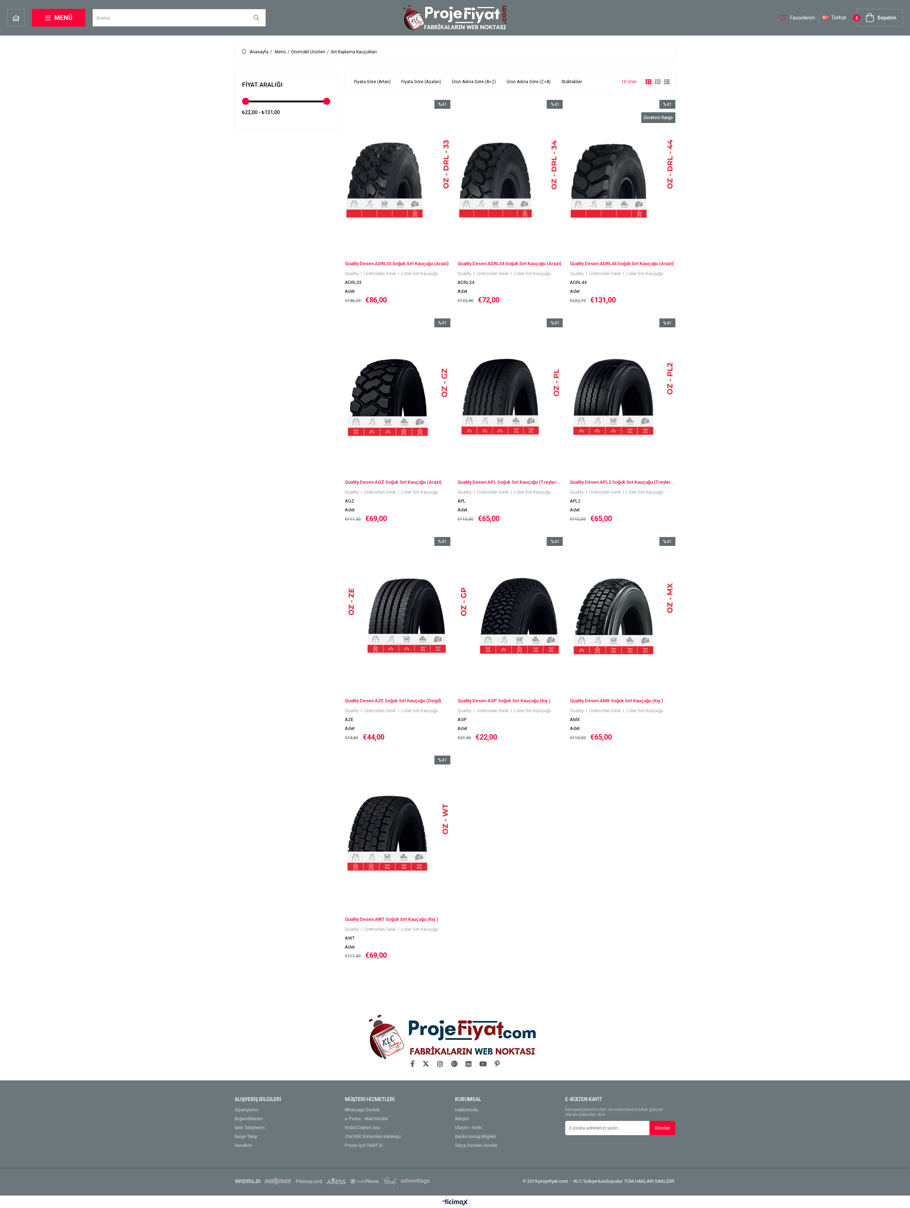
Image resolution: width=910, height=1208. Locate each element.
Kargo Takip (246, 1136)
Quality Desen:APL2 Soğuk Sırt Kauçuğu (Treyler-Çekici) (622, 482)
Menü (63, 17)
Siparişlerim (246, 1110)
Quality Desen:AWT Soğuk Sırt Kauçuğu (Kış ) (391, 919)
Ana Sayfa (16, 18)
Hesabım (243, 1145)
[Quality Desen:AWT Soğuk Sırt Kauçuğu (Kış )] (397, 835)
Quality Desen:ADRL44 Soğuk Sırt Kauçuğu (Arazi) (622, 263)
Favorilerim (802, 18)
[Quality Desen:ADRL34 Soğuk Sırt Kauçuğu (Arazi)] (510, 179)
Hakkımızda (466, 1110)
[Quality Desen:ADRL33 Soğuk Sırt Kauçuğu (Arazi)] (397, 179)
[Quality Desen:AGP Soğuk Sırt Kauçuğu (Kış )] (510, 616)
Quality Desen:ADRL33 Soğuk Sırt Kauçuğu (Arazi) (397, 263)
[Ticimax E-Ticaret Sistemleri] (455, 1202)
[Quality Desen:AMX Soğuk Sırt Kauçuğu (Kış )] (622, 616)
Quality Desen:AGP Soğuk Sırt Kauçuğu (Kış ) (503, 700)
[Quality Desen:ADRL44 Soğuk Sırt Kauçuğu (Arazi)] (622, 179)
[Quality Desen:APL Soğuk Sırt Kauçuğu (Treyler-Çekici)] (510, 397)
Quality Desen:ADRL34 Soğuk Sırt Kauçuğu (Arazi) (509, 263)
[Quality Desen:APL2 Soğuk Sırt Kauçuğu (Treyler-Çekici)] (622, 397)
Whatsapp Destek (362, 1110)
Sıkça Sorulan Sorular (476, 1145)
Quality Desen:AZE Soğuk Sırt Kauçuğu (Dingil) (393, 700)
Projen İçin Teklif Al (364, 1145)
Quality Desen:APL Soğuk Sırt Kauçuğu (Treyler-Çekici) (510, 482)
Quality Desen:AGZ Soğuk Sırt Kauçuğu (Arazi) (393, 482)
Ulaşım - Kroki (468, 1128)
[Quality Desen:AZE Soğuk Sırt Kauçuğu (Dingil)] (397, 616)
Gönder (662, 1128)
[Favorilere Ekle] (397, 202)
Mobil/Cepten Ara (362, 1128)
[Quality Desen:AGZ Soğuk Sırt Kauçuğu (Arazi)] (397, 397)
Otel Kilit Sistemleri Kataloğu (373, 1136)
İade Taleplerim (250, 1128)
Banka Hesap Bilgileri (475, 1136)
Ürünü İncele (423, 202)
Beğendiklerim (249, 1119)
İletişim (462, 1119)
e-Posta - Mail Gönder (366, 1119)
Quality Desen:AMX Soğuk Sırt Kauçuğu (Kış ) (616, 700)
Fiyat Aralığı (262, 84)
